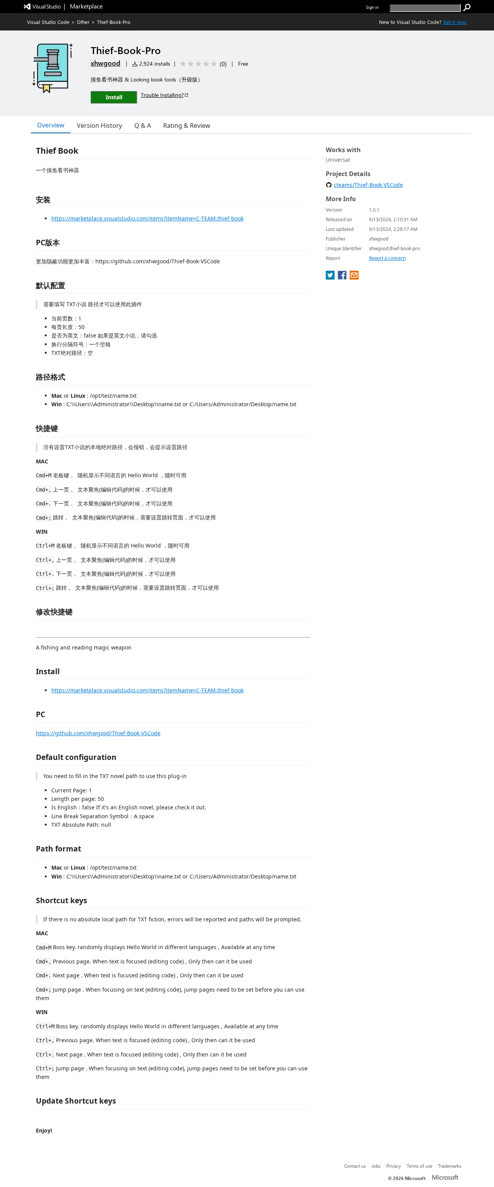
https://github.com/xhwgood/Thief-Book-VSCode (98, 733)
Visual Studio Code (48, 22)
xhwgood (105, 63)
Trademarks (449, 1166)
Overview (50, 125)
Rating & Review (186, 125)
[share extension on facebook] (343, 277)
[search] (467, 8)
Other (83, 22)
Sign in (372, 7)
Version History (99, 125)
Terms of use (419, 1166)
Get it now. (455, 22)
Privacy (393, 1166)
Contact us (355, 1166)
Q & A (142, 125)
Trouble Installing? (162, 94)
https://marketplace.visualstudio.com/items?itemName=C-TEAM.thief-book (147, 218)
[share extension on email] (354, 277)
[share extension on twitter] (331, 277)
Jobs (376, 1166)
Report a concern (387, 258)
